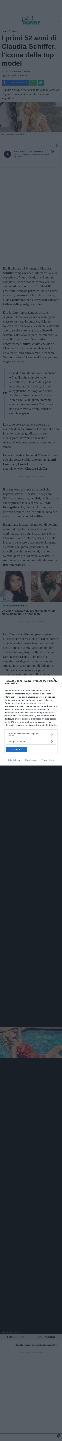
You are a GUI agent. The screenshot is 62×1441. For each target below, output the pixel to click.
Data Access (31, 760)
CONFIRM (17, 749)
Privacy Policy (48, 760)
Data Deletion (14, 760)
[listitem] (31, 735)
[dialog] (31, 720)
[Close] (56, 681)
